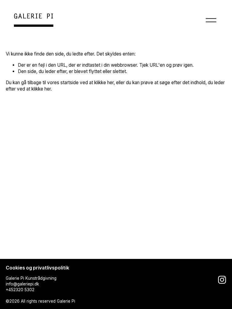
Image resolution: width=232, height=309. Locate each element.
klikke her (104, 82)
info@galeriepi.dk (22, 284)
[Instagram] (222, 280)
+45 (9, 289)
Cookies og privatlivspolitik (37, 268)
